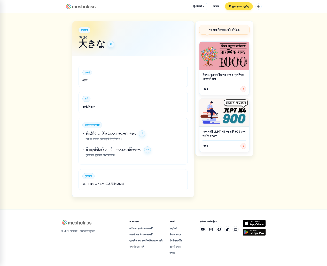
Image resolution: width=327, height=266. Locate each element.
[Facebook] (219, 229)
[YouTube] (203, 229)
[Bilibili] (235, 229)
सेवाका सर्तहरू (175, 234)
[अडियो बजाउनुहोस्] (111, 44)
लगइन (216, 6)
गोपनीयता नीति (176, 240)
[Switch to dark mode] (258, 6)
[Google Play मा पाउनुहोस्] (254, 232)
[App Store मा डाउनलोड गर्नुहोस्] (254, 223)
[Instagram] (211, 229)
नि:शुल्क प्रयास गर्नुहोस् (238, 6)
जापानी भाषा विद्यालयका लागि (141, 234)
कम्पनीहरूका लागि (136, 246)
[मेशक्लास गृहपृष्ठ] (80, 6)
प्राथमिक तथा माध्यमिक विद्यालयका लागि (145, 240)
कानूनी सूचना (175, 246)
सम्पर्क (172, 252)
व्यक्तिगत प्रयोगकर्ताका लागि (141, 228)
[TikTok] (227, 229)
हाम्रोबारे (173, 228)
